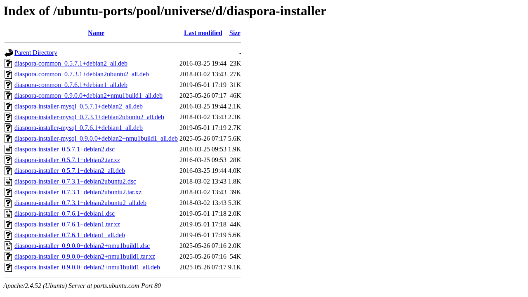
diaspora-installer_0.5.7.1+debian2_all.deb (69, 170)
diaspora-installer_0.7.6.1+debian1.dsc (64, 213)
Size (234, 32)
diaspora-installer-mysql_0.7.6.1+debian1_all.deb (78, 127)
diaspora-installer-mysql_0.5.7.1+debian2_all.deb (78, 106)
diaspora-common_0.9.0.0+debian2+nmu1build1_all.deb (88, 95)
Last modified (203, 32)
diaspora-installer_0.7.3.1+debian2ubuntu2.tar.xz (77, 192)
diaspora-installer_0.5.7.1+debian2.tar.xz (67, 159)
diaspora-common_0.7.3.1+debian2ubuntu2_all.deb (81, 74)
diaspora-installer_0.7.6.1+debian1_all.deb (69, 234)
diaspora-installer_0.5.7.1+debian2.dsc (64, 149)
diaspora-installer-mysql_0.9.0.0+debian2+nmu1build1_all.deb (96, 138)
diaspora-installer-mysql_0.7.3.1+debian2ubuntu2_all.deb (89, 116)
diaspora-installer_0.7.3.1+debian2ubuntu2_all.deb (80, 202)
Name (96, 32)
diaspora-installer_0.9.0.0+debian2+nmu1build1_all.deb (87, 267)
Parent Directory (35, 52)
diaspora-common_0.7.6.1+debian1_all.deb (70, 84)
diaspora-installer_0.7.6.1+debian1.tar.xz (67, 224)
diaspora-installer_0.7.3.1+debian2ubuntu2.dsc (75, 181)
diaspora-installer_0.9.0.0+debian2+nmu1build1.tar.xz (84, 256)
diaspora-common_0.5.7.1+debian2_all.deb (70, 63)
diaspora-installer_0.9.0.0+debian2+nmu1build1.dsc (82, 245)
